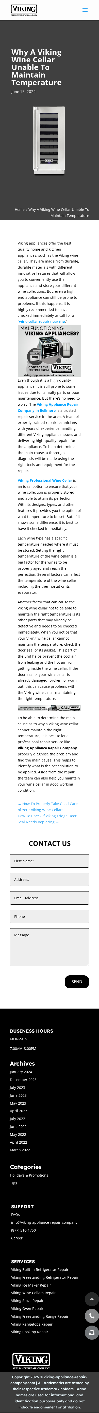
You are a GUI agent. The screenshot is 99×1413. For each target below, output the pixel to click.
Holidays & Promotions (29, 1175)
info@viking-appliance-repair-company (44, 1222)
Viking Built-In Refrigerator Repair (40, 1269)
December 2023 (23, 1079)
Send (77, 981)
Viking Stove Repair (27, 1300)
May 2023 (18, 1103)
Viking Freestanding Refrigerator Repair (44, 1277)
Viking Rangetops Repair (32, 1324)
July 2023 (17, 1087)
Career (17, 1238)
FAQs (15, 1214)
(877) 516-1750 (23, 1230)
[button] (92, 1333)
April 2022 (18, 1142)
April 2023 (18, 1110)
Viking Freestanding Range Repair (40, 1316)
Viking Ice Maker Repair (31, 1285)
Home (20, 209)
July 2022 (17, 1118)
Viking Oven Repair (27, 1308)
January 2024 (21, 1071)
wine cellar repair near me (42, 321)
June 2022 (18, 1126)
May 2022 (18, 1134)
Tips (13, 1183)
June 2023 (18, 1095)
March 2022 (20, 1149)
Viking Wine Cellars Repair (33, 1292)
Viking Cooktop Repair (29, 1331)
